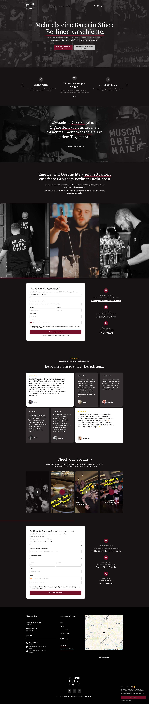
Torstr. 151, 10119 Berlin (106, 317)
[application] (104, 632)
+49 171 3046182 (106, 333)
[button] (126, 85)
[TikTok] (102, 6)
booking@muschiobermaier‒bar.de (106, 300)
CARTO (121, 649)
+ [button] (86, 617)
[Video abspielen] (37, 492)
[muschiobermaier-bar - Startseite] (30, 6)
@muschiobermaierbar (66, 466)
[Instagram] (98, 6)
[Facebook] (94, 6)
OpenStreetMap (111, 649)
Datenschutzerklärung (126, 700)
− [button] (86, 619)
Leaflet (105, 649)
